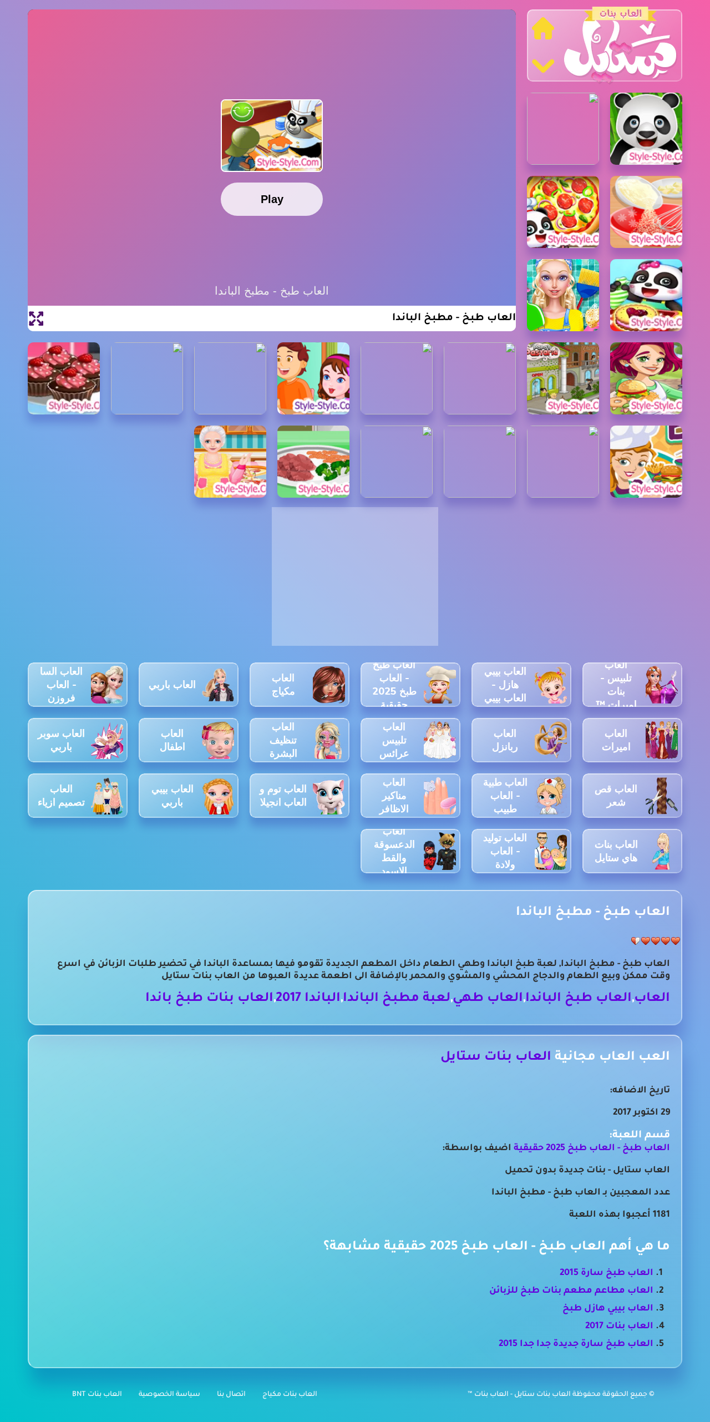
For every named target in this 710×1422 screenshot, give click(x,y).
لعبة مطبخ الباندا (396, 999)
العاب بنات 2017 (619, 1327)
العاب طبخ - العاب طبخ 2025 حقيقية (592, 1148)
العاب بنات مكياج (289, 1395)
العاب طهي (488, 999)
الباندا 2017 (308, 999)
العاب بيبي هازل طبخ (607, 1309)
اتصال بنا (231, 1395)
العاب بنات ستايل (495, 1058)
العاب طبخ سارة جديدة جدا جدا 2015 (576, 1344)
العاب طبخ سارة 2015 (606, 1273)
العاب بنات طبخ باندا (209, 999)
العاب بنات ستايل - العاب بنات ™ (520, 1395)
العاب (652, 999)
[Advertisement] (355, 582)
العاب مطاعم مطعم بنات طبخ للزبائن (571, 1291)
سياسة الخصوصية (169, 1395)
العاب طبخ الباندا (578, 999)
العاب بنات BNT (97, 1395)
